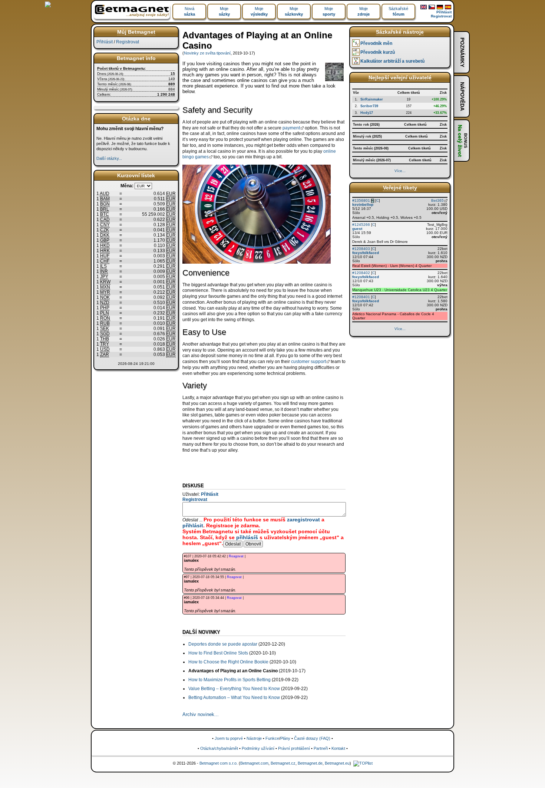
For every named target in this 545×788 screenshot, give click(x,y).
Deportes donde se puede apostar (222, 644)
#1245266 (361, 224)
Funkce (272, 738)
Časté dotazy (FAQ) (312, 738)
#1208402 (361, 273)
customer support (308, 361)
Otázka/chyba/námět (219, 748)
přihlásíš (247, 537)
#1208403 (361, 249)
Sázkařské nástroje (400, 32)
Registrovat (441, 16)
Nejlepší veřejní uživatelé (400, 77)
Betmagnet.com (254, 763)
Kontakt (338, 748)
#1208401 (361, 297)
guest (357, 229)
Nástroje (254, 738)
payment (291, 128)
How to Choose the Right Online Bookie (228, 662)
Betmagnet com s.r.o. (218, 763)
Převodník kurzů (377, 52)
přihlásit (192, 525)
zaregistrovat (303, 519)
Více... (400, 171)
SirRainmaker (371, 99)
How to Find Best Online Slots (218, 653)
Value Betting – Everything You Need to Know (234, 688)
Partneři (321, 748)
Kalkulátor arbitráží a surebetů (392, 61)
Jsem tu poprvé (229, 738)
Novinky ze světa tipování (207, 53)
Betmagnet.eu (337, 763)
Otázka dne (136, 119)
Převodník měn (376, 43)
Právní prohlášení (294, 748)
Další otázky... (109, 158)
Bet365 (437, 200)
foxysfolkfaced (365, 253)
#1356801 (361, 200)
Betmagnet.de (310, 763)
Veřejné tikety (400, 188)
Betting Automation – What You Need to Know (234, 697)
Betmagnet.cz (283, 763)
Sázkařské (398, 11)
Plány (285, 738)
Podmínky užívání (258, 748)
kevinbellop (362, 204)
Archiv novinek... (200, 714)
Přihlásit (444, 12)
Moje (224, 11)
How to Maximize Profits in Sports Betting (229, 679)
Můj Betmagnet (136, 32)
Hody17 (366, 113)
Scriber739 (369, 106)
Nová (189, 11)
